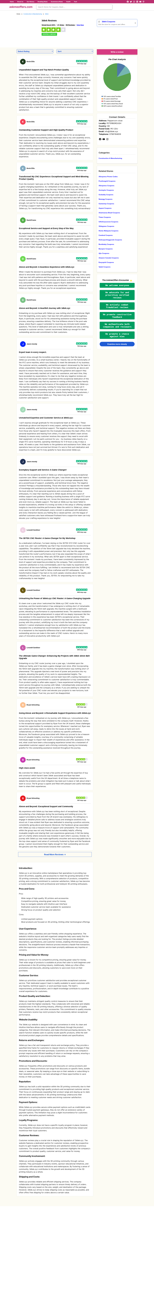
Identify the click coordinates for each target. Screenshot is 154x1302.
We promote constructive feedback (117, 315)
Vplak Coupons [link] (104, 267)
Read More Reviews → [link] (55, 854)
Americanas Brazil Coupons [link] (109, 213)
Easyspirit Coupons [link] (106, 262)
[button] (117, 285)
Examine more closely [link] (117, 344)
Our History (30, 1)
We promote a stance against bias (117, 335)
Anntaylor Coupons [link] (106, 190)
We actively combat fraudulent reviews (117, 306)
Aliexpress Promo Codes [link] (108, 176)
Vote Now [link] (80, 25)
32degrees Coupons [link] (106, 226)
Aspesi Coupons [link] (105, 208)
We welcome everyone (117, 285)
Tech (75, 1)
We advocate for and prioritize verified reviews (117, 295)
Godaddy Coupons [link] (106, 195)
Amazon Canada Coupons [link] (109, 258)
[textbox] (74, 7)
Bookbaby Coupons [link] (106, 244)
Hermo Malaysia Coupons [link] (108, 231)
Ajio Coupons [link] (104, 253)
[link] (28, 30)
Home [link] (18, 14)
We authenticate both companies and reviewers (117, 325)
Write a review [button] (117, 52)
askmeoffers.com (20, 6)
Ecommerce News (57, 1)
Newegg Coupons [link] (105, 199)
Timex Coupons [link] (105, 217)
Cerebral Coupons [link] (106, 235)
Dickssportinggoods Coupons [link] (110, 240)
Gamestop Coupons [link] (106, 204)
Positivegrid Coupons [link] (107, 181)
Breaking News (43, 1)
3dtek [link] (46, 14)
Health (68, 1)
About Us (20, 1)
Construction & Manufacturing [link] (32, 14)
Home (12, 1)
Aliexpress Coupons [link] (106, 185)
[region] (125, 36)
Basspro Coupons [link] (106, 249)
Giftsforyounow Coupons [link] (108, 222)
